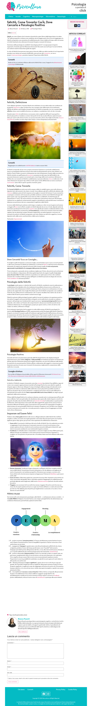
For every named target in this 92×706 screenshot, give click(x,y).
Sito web (9, 672)
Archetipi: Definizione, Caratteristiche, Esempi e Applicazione (77, 84)
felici (17, 114)
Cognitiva (26, 16)
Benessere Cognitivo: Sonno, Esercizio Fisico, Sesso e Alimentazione (77, 330)
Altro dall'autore (23, 631)
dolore (45, 264)
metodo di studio (39, 401)
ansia (16, 207)
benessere (16, 107)
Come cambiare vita (12, 278)
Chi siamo (21, 689)
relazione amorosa (43, 481)
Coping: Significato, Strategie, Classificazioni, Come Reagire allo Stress (77, 276)
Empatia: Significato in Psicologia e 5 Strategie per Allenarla (77, 49)
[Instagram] (75, 25)
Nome (9, 661)
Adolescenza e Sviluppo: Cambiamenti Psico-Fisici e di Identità (77, 294)
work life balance (30, 165)
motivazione (10, 182)
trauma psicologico (16, 55)
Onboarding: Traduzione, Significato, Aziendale (77, 258)
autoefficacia (41, 577)
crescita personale (17, 615)
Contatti (30, 689)
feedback (56, 575)
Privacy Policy (60, 689)
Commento (10, 642)
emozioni (30, 175)
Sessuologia (61, 16)
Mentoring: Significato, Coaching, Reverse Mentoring (77, 383)
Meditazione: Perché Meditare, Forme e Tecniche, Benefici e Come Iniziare (77, 154)
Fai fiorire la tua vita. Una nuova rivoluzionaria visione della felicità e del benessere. (34, 375)
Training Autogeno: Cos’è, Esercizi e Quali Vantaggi (77, 136)
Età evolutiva (50, 16)
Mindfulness (53, 474)
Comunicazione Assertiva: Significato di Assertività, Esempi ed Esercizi (77, 241)
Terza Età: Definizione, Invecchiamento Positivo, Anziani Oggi (77, 312)
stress (50, 179)
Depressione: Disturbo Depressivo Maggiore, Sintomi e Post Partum (77, 101)
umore (25, 615)
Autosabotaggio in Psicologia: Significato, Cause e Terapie (77, 66)
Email (9, 666)
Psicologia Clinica (37, 28)
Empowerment (18, 219)
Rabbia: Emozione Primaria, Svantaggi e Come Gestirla (77, 224)
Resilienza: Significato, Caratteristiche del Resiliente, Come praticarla (77, 366)
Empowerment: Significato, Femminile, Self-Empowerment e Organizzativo (77, 348)
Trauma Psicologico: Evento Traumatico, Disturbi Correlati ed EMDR (77, 190)
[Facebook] (78, 25)
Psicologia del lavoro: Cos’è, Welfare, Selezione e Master (77, 207)
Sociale (18, 16)
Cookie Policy (72, 689)
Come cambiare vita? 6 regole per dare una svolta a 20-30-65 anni (77, 172)
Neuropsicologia (37, 16)
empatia (31, 208)
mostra (13, 32)
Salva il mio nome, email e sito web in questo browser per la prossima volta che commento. (33, 678)
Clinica (10, 16)
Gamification (53, 551)
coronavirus (47, 53)
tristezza (9, 193)
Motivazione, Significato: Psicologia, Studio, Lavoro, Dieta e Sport (77, 119)
